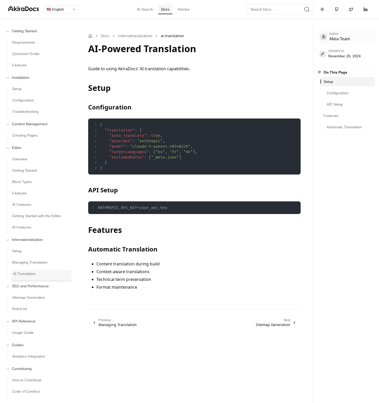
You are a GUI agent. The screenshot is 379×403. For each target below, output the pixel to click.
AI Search (145, 9)
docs (105, 35)
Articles (184, 9)
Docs (165, 9)
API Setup (335, 104)
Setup (328, 82)
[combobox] (61, 9)
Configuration (338, 93)
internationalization (135, 35)
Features (331, 116)
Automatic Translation (344, 127)
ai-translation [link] (172, 35)
